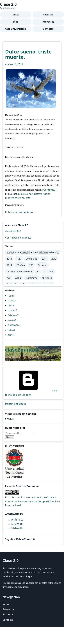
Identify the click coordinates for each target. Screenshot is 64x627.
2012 (53, 258)
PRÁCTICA (17, 520)
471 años (48, 271)
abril (11, 305)
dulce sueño (24, 194)
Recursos (48, 14)
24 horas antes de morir (19, 271)
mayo (12, 300)
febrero (13, 315)
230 (31, 265)
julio (11, 295)
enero (12, 320)
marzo (12, 310)
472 (9, 277)
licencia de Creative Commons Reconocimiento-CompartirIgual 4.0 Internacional (32, 501)
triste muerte (22, 198)
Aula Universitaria (16, 28)
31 (38, 271)
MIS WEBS (17, 524)
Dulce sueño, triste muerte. (28, 54)
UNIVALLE (17, 528)
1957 (18, 258)
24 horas (42, 265)
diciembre (14, 325)
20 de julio (31, 258)
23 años (20, 265)
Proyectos (48, 21)
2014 (9, 265)
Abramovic (31, 277)
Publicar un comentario (19, 212)
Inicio (15, 14)
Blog (15, 21)
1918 (9, 258)
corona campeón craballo (33, 252)
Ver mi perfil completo (18, 237)
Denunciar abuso (15, 403)
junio (11, 330)
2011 (44, 258)
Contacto (48, 28)
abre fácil (47, 277)
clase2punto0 (13, 231)
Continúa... (49, 189)
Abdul (18, 277)
